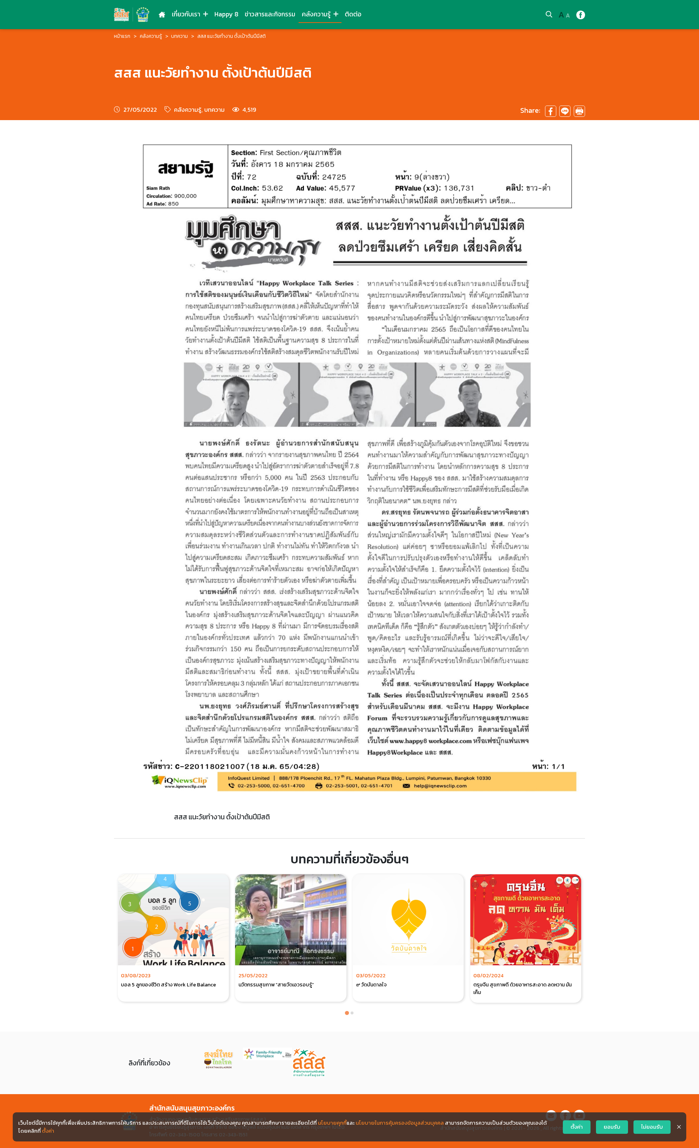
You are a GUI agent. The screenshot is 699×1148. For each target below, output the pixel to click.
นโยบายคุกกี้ (332, 1123)
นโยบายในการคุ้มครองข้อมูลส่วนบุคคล (400, 1123)
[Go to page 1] (347, 1013)
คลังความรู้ (317, 14)
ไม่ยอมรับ (652, 1127)
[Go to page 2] (352, 1013)
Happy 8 (226, 14)
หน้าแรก (122, 36)
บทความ (179, 36)
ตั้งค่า (48, 1131)
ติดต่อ (353, 14)
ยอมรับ (612, 1127)
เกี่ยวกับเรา (187, 14)
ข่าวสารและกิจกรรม (270, 14)
